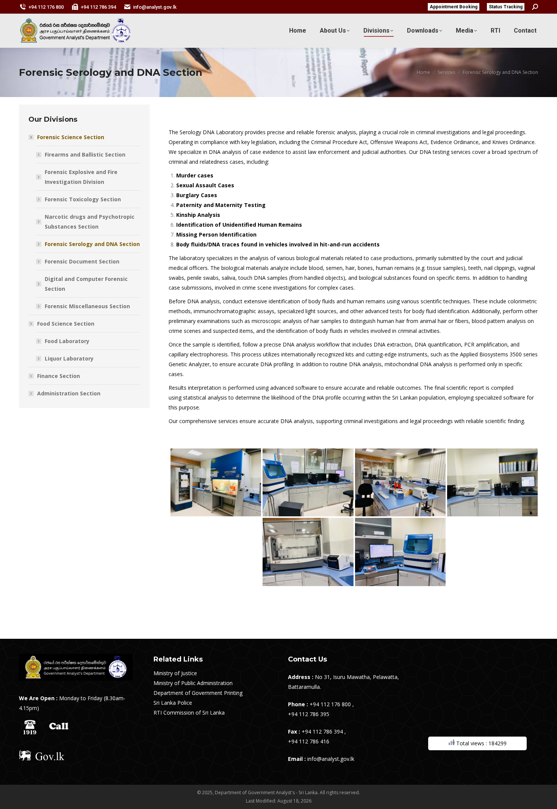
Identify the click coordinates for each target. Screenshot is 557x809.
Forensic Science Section (70, 137)
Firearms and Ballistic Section (85, 154)
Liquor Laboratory (69, 358)
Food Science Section (65, 323)
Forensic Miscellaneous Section (87, 306)
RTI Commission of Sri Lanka (189, 712)
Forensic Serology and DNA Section (92, 244)
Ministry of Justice (175, 673)
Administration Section (68, 393)
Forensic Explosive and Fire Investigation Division (81, 176)
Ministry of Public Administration (193, 683)
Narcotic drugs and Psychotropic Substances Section (90, 221)
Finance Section (58, 375)
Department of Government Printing (198, 692)
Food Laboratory (67, 341)
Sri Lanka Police (172, 702)
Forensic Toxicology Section (83, 199)
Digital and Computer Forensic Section (86, 283)
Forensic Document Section (82, 261)
